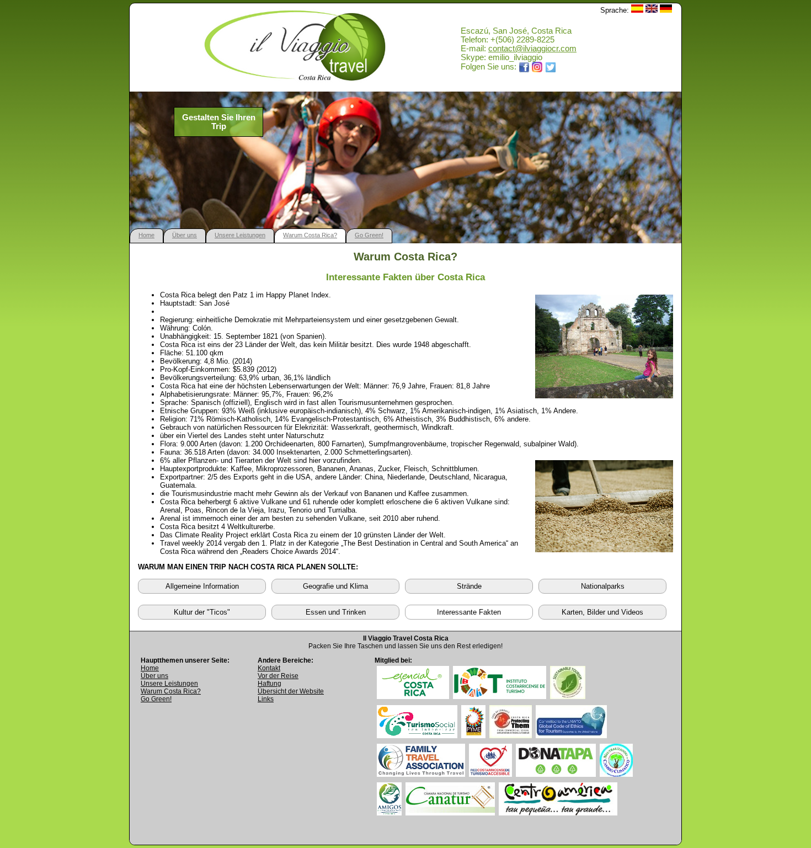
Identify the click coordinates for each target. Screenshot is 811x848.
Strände (469, 586)
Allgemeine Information (202, 586)
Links (266, 699)
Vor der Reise (278, 676)
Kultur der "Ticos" (202, 612)
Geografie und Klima (335, 586)
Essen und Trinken (336, 612)
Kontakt (269, 668)
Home (146, 235)
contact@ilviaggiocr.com (532, 48)
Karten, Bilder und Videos (602, 612)
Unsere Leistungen (240, 235)
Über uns (184, 235)
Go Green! (369, 235)
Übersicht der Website (291, 691)
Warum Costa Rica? (310, 235)
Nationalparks (603, 586)
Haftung (269, 683)
